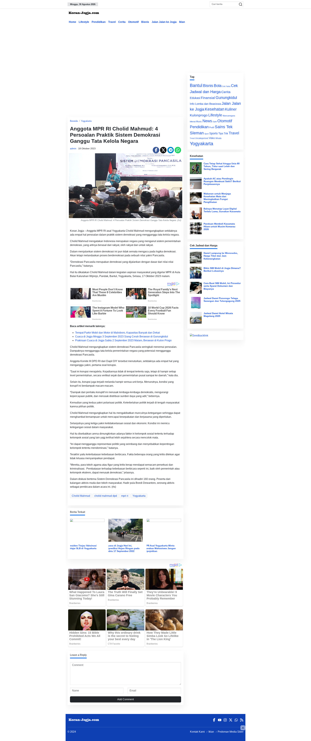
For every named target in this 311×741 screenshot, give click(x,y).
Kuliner (231, 109)
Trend (192, 138)
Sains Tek (224, 126)
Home (72, 22)
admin (73, 148)
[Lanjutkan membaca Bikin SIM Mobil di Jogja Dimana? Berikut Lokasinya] (196, 273)
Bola (217, 86)
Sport (206, 134)
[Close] (242, 727)
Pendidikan (99, 22)
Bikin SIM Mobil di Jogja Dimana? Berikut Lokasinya (222, 269)
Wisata (218, 138)
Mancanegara (229, 116)
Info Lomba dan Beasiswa (205, 103)
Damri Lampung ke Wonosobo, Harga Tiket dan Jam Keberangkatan (221, 256)
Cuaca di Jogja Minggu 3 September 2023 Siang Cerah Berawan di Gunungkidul (121, 336)
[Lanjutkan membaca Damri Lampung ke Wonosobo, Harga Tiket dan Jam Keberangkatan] (196, 258)
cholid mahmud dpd (105, 495)
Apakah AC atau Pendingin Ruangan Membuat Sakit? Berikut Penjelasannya (222, 181)
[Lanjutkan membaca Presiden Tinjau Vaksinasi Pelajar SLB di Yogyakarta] (87, 530)
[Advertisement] (155, 47)
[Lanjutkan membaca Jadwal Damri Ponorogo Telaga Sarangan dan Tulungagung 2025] (196, 303)
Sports (213, 133)
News (207, 121)
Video (212, 138)
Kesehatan (214, 109)
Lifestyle (84, 22)
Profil (211, 127)
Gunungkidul (226, 97)
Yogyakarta (86, 121)
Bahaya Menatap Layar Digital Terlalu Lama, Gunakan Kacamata (222, 210)
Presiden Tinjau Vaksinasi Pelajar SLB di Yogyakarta (82, 547)
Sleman (197, 133)
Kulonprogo (199, 115)
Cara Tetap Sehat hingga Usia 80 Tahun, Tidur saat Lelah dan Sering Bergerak (222, 166)
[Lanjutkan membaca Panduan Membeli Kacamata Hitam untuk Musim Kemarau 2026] (196, 228)
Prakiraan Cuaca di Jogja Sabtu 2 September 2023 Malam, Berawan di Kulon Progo (123, 340)
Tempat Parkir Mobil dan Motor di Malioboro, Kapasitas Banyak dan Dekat (117, 332)
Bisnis (145, 22)
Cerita (122, 22)
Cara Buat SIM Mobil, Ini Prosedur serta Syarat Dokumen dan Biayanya (222, 286)
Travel (112, 22)
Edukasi (195, 98)
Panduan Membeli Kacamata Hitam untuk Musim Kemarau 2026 (219, 226)
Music (199, 121)
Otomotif (133, 22)
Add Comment (125, 699)
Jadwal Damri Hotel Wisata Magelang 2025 (218, 314)
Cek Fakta (226, 86)
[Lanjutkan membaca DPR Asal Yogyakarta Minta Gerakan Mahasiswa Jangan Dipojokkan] (164, 530)
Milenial (193, 122)
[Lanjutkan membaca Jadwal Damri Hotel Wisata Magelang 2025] (196, 318)
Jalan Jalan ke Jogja (164, 22)
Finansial (208, 98)
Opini (215, 122)
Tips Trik (223, 133)
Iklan (182, 22)
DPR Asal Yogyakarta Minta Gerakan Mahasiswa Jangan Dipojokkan (160, 548)
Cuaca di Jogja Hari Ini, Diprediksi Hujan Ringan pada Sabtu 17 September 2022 (122, 548)
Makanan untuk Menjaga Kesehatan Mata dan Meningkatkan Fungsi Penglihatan (217, 197)
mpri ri (124, 495)
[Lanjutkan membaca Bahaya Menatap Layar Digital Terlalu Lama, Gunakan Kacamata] (196, 213)
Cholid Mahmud (81, 495)
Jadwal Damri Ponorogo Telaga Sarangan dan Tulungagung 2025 (222, 299)
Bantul (196, 85)
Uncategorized (201, 138)
